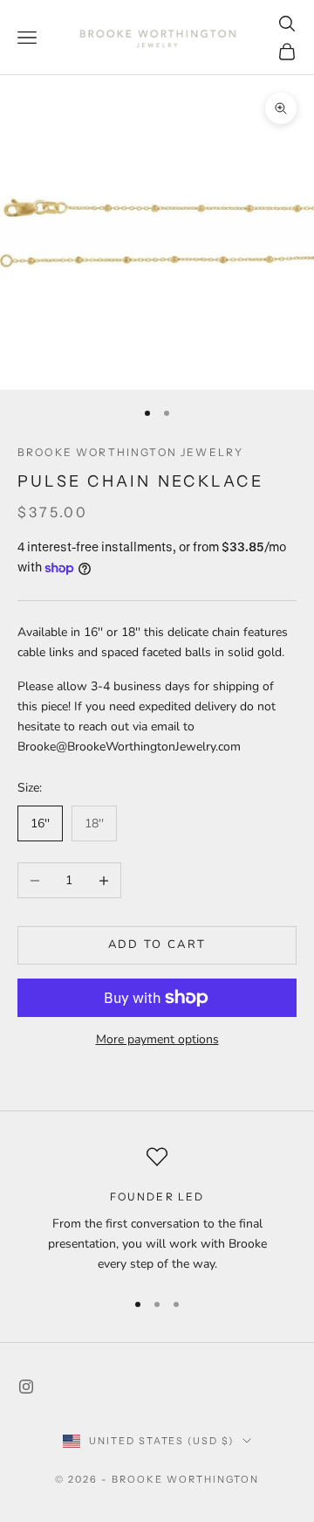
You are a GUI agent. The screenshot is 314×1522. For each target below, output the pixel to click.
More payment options (157, 1039)
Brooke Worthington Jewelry (130, 452)
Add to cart (157, 944)
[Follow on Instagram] (26, 1386)
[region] (157, 1210)
